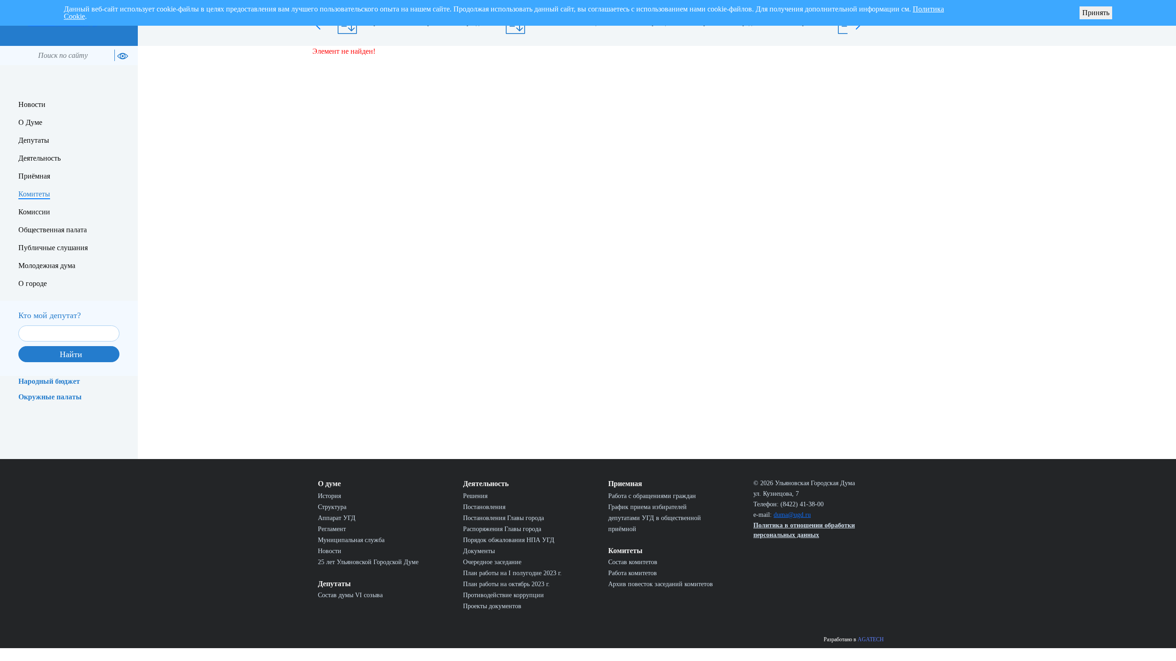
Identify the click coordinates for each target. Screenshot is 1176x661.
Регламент (332, 529)
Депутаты (33, 140)
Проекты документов (492, 606)
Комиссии (34, 212)
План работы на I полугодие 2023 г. (512, 573)
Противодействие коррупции (503, 595)
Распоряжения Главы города (502, 529)
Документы (479, 551)
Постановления (484, 507)
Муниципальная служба (351, 540)
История (329, 496)
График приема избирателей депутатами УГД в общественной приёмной (654, 518)
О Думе (30, 122)
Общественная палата (52, 230)
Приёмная (34, 176)
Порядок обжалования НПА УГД (508, 540)
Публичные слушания (53, 248)
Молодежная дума (46, 265)
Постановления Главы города (503, 518)
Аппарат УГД (337, 518)
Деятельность (39, 158)
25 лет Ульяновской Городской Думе (368, 562)
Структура (332, 507)
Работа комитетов (632, 573)
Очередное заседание (492, 562)
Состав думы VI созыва (350, 595)
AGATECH (871, 639)
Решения (475, 496)
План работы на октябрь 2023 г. (506, 584)
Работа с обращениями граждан (652, 496)
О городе (32, 283)
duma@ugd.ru (792, 514)
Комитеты (34, 194)
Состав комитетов (632, 562)
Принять (1095, 13)
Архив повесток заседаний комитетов (660, 584)
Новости (31, 104)
